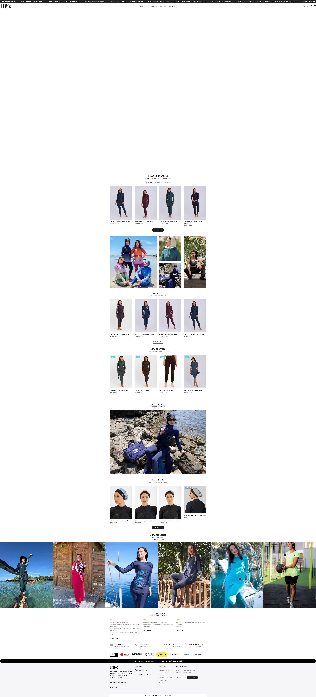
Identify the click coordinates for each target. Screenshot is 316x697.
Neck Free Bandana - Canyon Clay (145, 521)
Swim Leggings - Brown (166, 390)
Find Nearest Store (142, 670)
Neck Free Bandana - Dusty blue (119, 521)
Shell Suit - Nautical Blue (166, 221)
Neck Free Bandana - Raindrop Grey (195, 515)
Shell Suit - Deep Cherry (191, 221)
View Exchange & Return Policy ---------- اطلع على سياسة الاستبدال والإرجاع (158, 661)
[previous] (9, 88)
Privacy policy (163, 680)
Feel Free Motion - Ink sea (117, 221)
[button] (131, 188)
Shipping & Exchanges (165, 670)
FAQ (160, 685)
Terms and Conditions (165, 677)
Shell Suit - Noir (139, 221)
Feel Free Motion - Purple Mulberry (120, 334)
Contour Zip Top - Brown (142, 390)
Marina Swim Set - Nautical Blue (193, 390)
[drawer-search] (304, 6)
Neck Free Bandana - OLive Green (169, 521)
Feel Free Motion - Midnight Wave (194, 334)
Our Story (162, 683)
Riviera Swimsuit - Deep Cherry (168, 334)
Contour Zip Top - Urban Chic (119, 390)
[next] (306, 88)
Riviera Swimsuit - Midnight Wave (144, 334)
